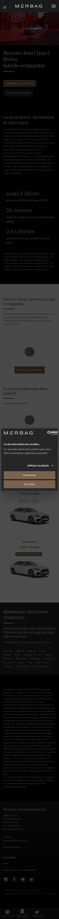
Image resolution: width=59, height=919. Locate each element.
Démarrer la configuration (18, 92)
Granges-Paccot (32, 654)
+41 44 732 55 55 (11, 825)
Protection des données (15, 890)
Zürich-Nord (23, 666)
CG (41, 893)
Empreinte (36, 890)
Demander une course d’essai (19, 83)
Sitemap (51, 893)
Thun (30, 662)
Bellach (32, 651)
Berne (42, 651)
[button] (7, 913)
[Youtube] (23, 879)
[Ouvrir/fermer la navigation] (53, 6)
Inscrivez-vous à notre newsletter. (20, 870)
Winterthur (42, 662)
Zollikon (7, 666)
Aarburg (7, 651)
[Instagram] (6, 879)
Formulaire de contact (14, 829)
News (6, 863)
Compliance (9, 893)
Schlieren (35, 658)
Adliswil (20, 651)
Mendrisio (21, 658)
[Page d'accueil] (30, 6)
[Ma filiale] (5, 7)
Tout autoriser (29, 475)
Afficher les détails (38, 465)
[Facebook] (14, 879)
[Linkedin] (31, 879)
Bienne (7, 654)
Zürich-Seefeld (41, 666)
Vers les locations (12, 847)
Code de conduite (28, 893)
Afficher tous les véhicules (29, 370)
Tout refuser (29, 484)
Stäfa (21, 662)
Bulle (17, 654)
